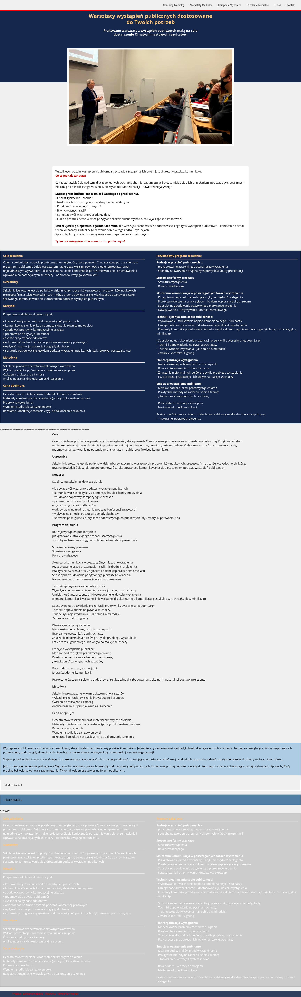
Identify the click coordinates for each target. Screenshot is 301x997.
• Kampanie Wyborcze (229, 5)
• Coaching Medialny (172, 5)
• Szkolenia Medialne (257, 5)
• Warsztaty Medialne (201, 5)
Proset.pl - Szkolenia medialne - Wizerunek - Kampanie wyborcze (45, 993)
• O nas (277, 5)
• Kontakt (290, 5)
